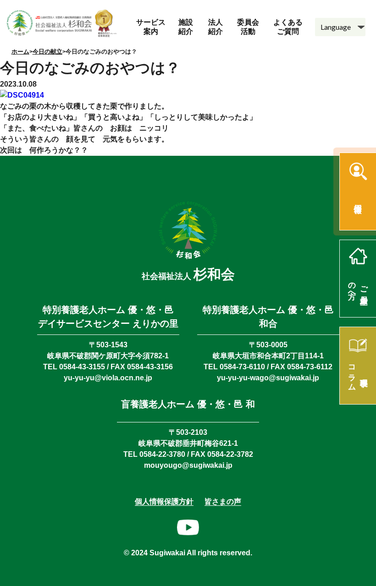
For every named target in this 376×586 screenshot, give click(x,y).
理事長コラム (358, 373)
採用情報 (358, 199)
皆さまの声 (223, 501)
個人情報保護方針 (164, 501)
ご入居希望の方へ (358, 286)
